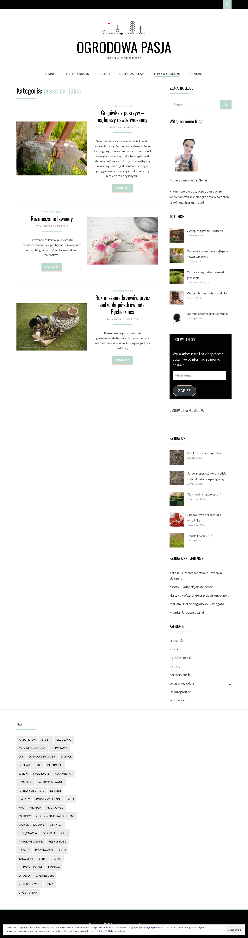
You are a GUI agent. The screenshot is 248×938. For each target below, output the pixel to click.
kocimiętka (63, 773)
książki (174, 649)
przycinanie (57, 841)
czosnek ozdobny (32, 748)
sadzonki (26, 858)
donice (66, 756)
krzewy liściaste (32, 790)
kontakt (196, 74)
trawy (57, 858)
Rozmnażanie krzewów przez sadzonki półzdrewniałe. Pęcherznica (122, 305)
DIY (21, 756)
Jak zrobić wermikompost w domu (208, 313)
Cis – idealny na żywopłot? (204, 494)
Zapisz (184, 390)
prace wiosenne (31, 841)
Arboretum (27, 739)
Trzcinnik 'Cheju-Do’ (200, 535)
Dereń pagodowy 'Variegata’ (204, 604)
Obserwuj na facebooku (187, 410)
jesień (23, 773)
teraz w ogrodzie (167, 74)
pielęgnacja (28, 833)
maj (21, 807)
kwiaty (24, 799)
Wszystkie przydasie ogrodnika (207, 293)
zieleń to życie (30, 884)
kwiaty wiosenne (48, 799)
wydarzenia (45, 875)
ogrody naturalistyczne (55, 816)
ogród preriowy (31, 824)
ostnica (56, 824)
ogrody (104, 74)
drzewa (24, 765)
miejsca (35, 807)
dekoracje (60, 748)
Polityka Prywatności (147, 924)
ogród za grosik (131, 74)
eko (38, 765)
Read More (122, 188)
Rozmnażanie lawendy (52, 219)
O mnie (50, 74)
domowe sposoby (42, 756)
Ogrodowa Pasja (124, 46)
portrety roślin (77, 74)
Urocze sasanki (193, 612)
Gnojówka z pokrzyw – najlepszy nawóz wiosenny (122, 116)
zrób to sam (178, 700)
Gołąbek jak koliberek (197, 587)
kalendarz (41, 773)
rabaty (24, 850)
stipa (42, 858)
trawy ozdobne (31, 867)
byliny (46, 739)
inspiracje (54, 765)
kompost (26, 782)
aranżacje (176, 641)
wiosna (24, 875)
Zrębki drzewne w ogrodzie (204, 453)
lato (70, 799)
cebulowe (63, 739)
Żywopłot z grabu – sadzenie (205, 231)
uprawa (54, 867)
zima (49, 884)
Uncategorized (180, 692)
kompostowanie (51, 782)
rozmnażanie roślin (50, 850)
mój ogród (54, 807)
